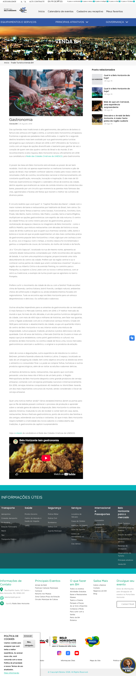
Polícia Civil (52, 518)
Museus (73, 597)
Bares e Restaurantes (78, 594)
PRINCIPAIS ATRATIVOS (70, 22)
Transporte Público (8, 539)
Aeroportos (5, 514)
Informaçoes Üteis (68, 660)
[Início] (15, 8)
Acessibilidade (9, 1)
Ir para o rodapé (101, 1)
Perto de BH (75, 617)
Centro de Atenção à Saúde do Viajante (33, 519)
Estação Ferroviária (9, 527)
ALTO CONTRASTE (36, 1)
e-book (18, 433)
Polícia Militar (53, 514)
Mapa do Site (95, 660)
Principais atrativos (125, 560)
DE (55, 2)
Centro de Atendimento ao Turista (77, 536)
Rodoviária (5, 522)
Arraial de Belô (41, 585)
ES (61, 2)
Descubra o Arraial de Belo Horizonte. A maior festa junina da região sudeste (117, 118)
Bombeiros (52, 522)
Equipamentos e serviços (124, 540)
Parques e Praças (77, 603)
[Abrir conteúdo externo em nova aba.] (59, 653)
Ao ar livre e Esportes (78, 606)
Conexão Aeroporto (9, 518)
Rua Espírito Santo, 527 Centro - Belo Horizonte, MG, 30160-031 (15, 592)
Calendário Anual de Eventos (126, 529)
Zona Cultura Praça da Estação (47, 596)
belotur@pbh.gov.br (12, 597)
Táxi (2, 535)
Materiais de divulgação (123, 547)
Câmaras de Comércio (99, 526)
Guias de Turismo (78, 529)
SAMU (27, 525)
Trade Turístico (67, 50)
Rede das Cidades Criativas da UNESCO (44, 156)
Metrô (3, 531)
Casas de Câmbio (78, 521)
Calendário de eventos (60, 11)
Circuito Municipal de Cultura (46, 599)
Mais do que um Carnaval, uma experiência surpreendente (116, 105)
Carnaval (38, 591)
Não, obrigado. (29, 643)
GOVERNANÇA (115, 22)
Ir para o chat (114, 1)
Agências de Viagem (79, 525)
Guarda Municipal (54, 531)
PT (58, 2)
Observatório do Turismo (124, 554)
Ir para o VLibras (127, 1)
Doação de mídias (125, 535)
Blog (95, 594)
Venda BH (78, 50)
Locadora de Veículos (76, 515)
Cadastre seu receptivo (90, 11)
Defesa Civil (52, 527)
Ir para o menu (88, 1)
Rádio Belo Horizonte (20, 603)
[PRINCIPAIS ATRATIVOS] (87, 22)
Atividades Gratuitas (78, 591)
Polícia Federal (100, 531)
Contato (96, 588)
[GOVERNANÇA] (127, 22)
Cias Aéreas (76, 544)
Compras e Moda (77, 609)
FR (52, 2)
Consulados (99, 520)
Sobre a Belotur (99, 585)
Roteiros (73, 620)
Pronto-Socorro (31, 514)
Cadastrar (128, 604)
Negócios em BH (100, 591)
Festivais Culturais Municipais (46, 588)
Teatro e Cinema (76, 600)
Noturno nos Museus (43, 594)
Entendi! (28, 636)
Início (41, 11)
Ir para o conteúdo (74, 1)
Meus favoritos (114, 11)
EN (49, 2)
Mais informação (11, 673)
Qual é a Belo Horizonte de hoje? (117, 76)
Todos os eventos (77, 589)
